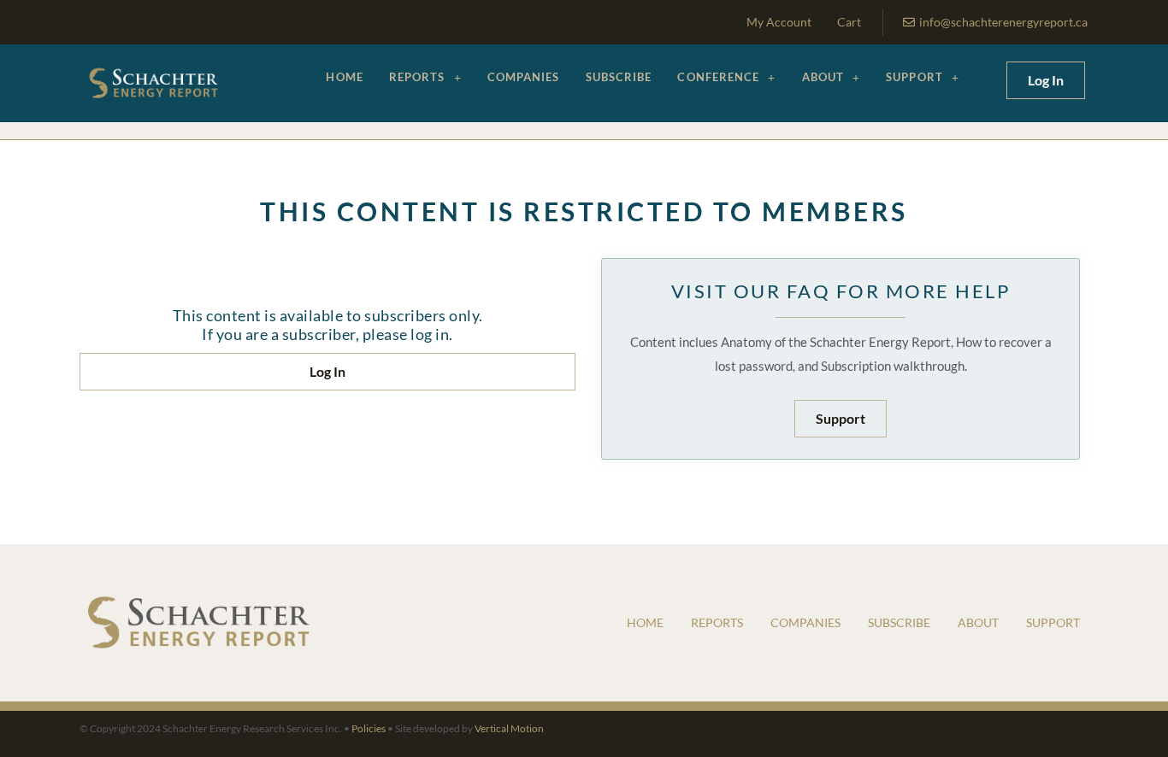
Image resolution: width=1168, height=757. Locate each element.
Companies (523, 77)
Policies (368, 728)
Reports (417, 77)
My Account (778, 22)
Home (344, 77)
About (823, 77)
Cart (849, 22)
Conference (718, 77)
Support (914, 77)
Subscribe (619, 77)
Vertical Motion (509, 728)
